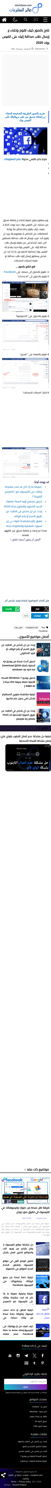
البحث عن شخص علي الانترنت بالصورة (32, 1441)
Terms (13, 1482)
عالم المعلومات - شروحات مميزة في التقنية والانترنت (25, 1477)
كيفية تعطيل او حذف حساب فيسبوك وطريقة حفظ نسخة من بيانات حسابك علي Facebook (18, 1316)
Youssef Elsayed (19, 1485)
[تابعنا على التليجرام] (26, 1355)
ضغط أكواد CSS (40, 1426)
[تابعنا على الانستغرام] (18, 1355)
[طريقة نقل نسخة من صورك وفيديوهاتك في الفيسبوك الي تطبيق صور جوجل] (25, 1190)
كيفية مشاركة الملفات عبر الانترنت (33, 1461)
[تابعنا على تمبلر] (34, 1363)
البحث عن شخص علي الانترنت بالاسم (33, 1451)
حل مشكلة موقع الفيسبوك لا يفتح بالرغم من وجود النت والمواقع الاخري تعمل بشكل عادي (18, 1250)
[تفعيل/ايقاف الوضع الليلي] (15, 19)
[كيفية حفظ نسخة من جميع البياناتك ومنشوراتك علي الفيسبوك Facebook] (43, 1281)
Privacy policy (25, 1482)
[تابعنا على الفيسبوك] (42, 1355)
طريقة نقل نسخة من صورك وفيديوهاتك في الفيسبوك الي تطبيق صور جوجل (25, 1209)
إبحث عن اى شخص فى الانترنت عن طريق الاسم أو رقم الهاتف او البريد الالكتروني (18, 649)
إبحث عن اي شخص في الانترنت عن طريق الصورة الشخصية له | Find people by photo (18, 714)
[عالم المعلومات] (5, 19)
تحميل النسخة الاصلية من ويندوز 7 (33, 1456)
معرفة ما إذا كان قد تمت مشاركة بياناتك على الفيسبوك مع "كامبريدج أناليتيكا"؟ (23, 491)
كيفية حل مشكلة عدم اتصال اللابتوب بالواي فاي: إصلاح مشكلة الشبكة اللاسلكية (25, 738)
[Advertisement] (25, 80)
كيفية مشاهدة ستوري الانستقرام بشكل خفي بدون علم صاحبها (18, 696)
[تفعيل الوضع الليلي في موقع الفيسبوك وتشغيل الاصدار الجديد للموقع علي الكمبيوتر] (43, 1265)
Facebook (10, 271)
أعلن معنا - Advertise (38, 1411)
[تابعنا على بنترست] (42, 1363)
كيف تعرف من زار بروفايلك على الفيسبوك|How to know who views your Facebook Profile (18, 1332)
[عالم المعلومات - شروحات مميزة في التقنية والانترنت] (26, 13)
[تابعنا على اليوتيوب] (10, 1355)
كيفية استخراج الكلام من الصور (34, 1446)
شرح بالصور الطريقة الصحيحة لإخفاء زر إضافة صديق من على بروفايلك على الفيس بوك (25, 117)
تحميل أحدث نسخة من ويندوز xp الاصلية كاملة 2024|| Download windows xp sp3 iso (18, 665)
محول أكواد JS (41, 1421)
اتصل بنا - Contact (39, 1407)
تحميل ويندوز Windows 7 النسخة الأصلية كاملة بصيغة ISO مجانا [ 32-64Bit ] (18, 682)
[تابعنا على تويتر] (34, 1355)
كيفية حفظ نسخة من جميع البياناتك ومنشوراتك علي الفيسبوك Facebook (18, 1281)
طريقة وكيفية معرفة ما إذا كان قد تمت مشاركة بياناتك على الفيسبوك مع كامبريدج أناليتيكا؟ (18, 1299)
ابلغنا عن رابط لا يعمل (38, 1416)
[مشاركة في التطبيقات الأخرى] (26, 616)
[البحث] (26, 19)
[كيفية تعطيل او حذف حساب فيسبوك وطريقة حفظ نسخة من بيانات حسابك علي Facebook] (43, 1314)
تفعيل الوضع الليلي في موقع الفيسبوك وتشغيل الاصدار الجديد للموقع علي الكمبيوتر (18, 1265)
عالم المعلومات (12, 159)
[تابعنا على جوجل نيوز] (26, 1363)
